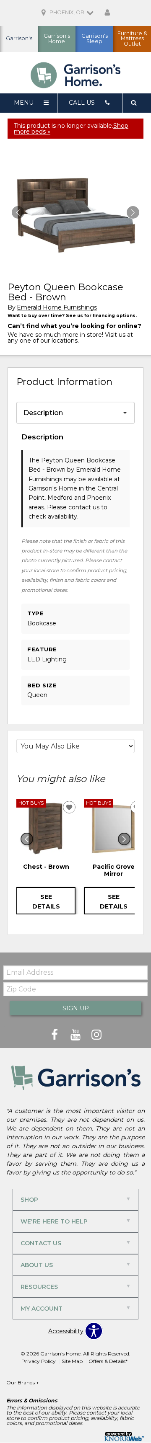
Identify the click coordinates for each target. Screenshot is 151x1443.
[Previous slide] (27, 839)
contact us (84, 507)
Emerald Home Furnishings (57, 308)
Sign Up (75, 1008)
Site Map (72, 1361)
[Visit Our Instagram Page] (96, 1034)
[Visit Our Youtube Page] (76, 1034)
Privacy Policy (38, 1361)
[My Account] (107, 13)
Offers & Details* (108, 1361)
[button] (133, 212)
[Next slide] (124, 839)
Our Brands (22, 1382)
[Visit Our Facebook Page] (55, 1034)
